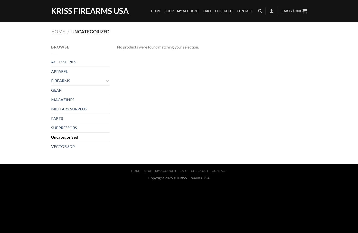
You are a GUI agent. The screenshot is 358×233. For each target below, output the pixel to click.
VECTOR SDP (63, 146)
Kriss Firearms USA (90, 11)
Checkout (224, 11)
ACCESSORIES (63, 61)
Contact (245, 11)
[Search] (260, 11)
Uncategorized (64, 137)
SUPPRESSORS (64, 127)
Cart (207, 11)
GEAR (56, 90)
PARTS (57, 118)
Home (156, 11)
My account (188, 11)
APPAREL (59, 71)
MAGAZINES (62, 99)
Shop (169, 11)
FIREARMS (60, 80)
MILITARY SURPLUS (69, 109)
